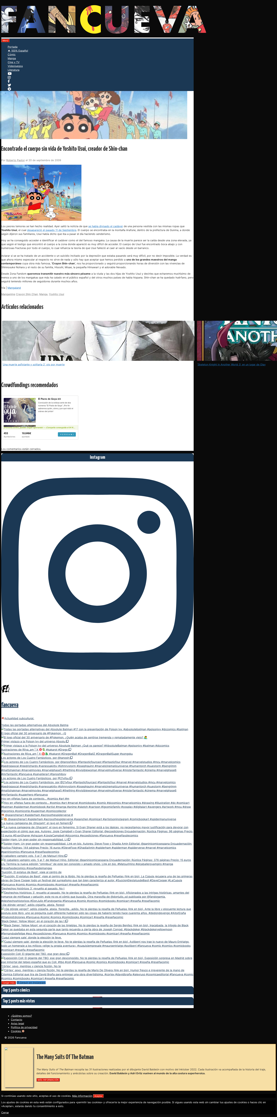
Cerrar (5, 1112)
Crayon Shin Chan (27, 294)
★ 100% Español (18, 50)
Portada (12, 46)
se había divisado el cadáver (105, 226)
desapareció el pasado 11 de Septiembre (51, 230)
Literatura (13, 69)
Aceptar (98, 1096)
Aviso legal (17, 1023)
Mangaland (14, 287)
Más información (82, 1095)
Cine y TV (14, 62)
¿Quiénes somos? (21, 1015)
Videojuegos (15, 66)
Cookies (16, 1031)
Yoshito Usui (56, 294)
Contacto (16, 1019)
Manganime (8, 294)
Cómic (12, 54)
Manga (12, 58)
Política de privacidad (24, 1027)
